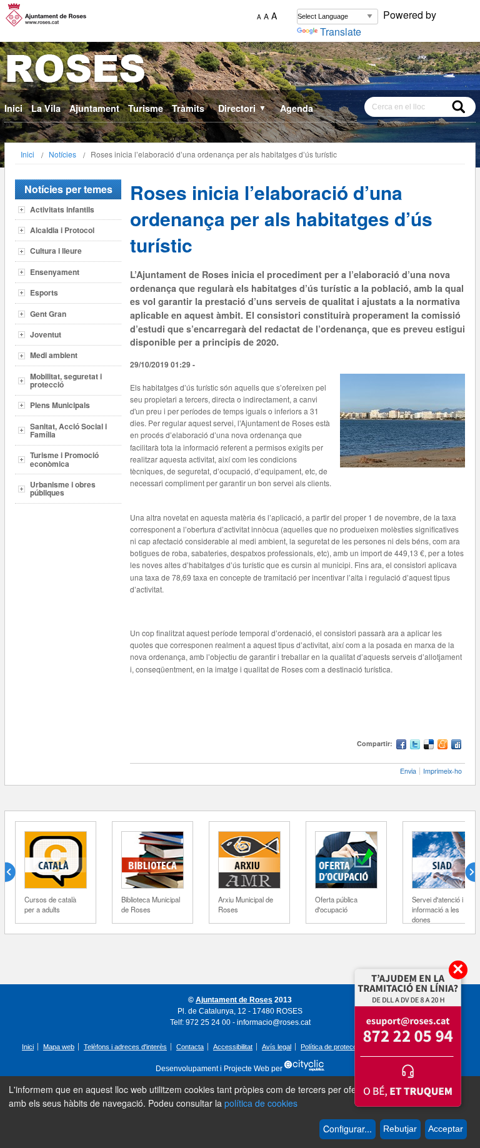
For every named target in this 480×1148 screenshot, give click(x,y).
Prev (15, 872)
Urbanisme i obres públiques (63, 488)
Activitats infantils (62, 209)
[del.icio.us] (429, 746)
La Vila (46, 108)
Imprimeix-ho (442, 771)
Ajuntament (94, 108)
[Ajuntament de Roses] (240, 71)
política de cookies (261, 1103)
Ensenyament (54, 271)
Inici (13, 108)
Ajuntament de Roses (234, 1000)
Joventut (45, 334)
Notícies (62, 154)
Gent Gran (48, 313)
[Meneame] (443, 746)
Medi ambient (54, 355)
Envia (408, 771)
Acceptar (445, 1129)
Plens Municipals (60, 405)
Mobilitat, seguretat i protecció (66, 380)
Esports (44, 292)
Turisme (145, 108)
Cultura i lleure (56, 250)
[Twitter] (415, 746)
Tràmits (188, 108)
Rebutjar (400, 1129)
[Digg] (456, 746)
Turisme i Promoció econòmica (64, 459)
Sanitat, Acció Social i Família (68, 430)
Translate (340, 31)
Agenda (296, 108)
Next (465, 872)
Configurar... (347, 1128)
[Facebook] (401, 746)
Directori (242, 108)
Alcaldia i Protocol (62, 230)
